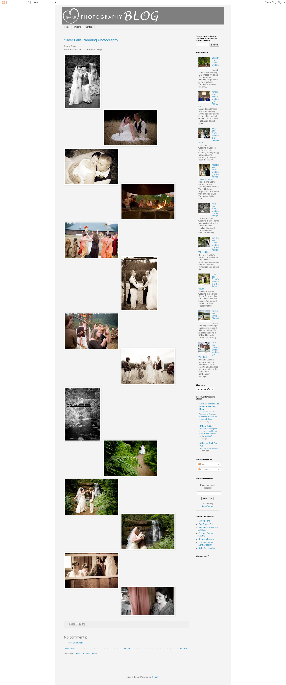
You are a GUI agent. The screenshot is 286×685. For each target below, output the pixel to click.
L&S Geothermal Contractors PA (205, 543)
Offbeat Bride (205, 426)
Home (67, 27)
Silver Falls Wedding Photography (91, 40)
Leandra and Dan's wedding (215, 63)
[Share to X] (76, 624)
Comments (205, 469)
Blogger (155, 677)
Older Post (183, 648)
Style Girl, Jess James (208, 548)
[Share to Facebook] (79, 624)
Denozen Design (206, 539)
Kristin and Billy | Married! (215, 316)
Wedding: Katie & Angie (208, 448)
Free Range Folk (206, 524)
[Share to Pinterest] (83, 624)
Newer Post (70, 648)
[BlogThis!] (73, 624)
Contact (88, 27)
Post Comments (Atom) (86, 653)
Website (77, 27)
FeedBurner (207, 506)
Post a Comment (75, 643)
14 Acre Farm (204, 521)
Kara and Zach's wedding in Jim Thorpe (215, 210)
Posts (202, 464)
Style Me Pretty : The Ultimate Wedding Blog (209, 406)
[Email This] (70, 624)
